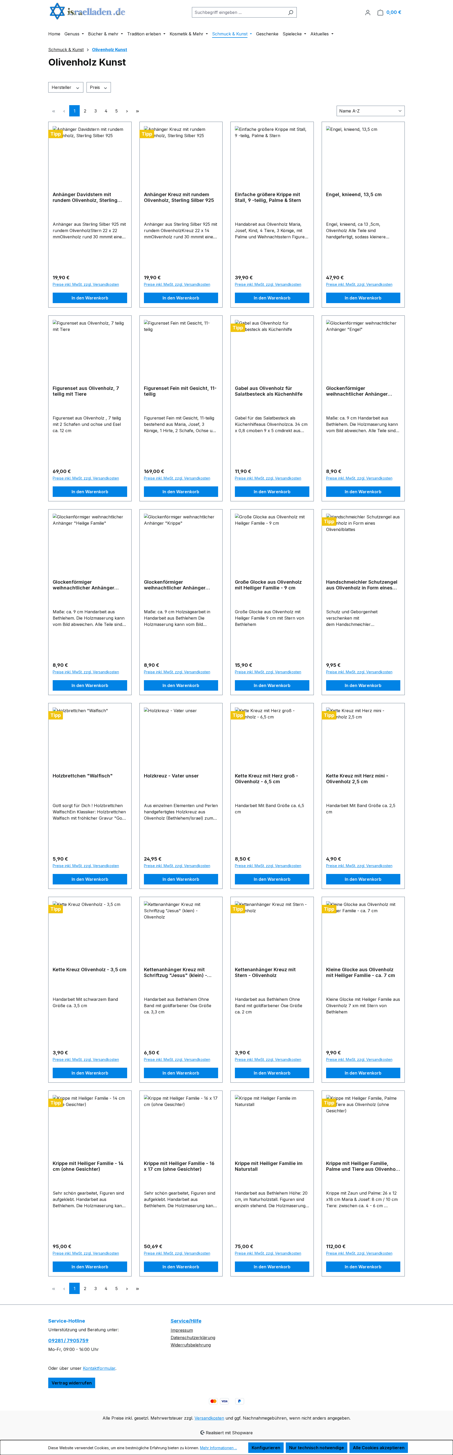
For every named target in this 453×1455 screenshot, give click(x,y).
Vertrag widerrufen (72, 1383)
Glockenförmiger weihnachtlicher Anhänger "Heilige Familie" (83, 585)
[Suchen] (290, 12)
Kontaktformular (99, 1368)
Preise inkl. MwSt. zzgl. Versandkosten (86, 284)
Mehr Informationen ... (218, 1448)
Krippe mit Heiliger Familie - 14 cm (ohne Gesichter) (88, 1166)
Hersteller (62, 87)
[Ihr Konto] (368, 12)
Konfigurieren (266, 1447)
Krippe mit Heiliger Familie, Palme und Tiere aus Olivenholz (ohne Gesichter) (363, 1166)
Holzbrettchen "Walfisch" (83, 775)
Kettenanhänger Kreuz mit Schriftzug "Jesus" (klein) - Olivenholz (175, 972)
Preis (95, 87)
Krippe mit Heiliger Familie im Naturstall (269, 1166)
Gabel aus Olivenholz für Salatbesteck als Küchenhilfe (269, 391)
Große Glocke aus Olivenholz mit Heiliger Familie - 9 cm (268, 584)
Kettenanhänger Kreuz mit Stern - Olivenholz (265, 972)
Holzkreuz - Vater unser (171, 775)
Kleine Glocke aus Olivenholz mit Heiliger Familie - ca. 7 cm (360, 972)
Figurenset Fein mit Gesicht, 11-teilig (180, 391)
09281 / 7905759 (68, 1340)
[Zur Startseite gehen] (87, 11)
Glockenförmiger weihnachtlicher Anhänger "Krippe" (175, 585)
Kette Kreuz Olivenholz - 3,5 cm (89, 969)
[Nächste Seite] (127, 110)
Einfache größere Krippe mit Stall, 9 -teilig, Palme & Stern (268, 197)
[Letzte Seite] (137, 110)
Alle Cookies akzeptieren (379, 1447)
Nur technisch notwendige (316, 1447)
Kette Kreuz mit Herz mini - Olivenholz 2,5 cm (357, 778)
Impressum (182, 1330)
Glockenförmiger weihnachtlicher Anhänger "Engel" (357, 391)
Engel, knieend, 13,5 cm (354, 194)
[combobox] (238, 12)
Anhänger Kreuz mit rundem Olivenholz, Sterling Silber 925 (179, 197)
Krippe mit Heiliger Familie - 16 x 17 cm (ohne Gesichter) (179, 1166)
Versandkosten (209, 1418)
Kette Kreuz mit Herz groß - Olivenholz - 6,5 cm (266, 778)
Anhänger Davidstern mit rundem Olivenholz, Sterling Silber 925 (85, 197)
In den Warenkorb (90, 297)
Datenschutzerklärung (193, 1337)
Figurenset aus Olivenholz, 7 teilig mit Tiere (86, 391)
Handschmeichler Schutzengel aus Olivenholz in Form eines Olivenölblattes (361, 585)
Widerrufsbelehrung (191, 1344)
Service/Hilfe (186, 1321)
